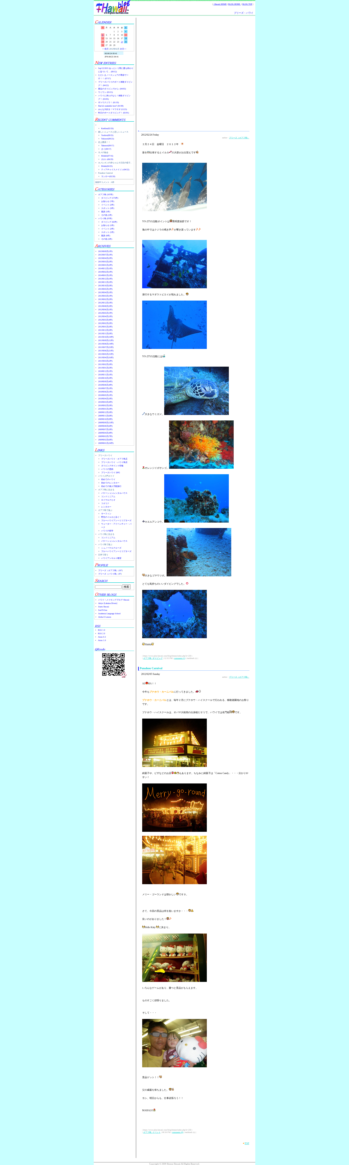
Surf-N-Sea (102, 610)
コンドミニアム (108, 496)
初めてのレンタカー (110, 483)
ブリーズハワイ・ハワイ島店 (114, 462)
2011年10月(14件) (106, 337)
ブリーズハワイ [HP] (110, 472)
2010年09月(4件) (105, 381)
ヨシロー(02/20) (108, 176)
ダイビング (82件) (109, 222)
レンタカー (106, 507)
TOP (247, 1143)
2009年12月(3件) (105, 412)
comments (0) (177, 1132)
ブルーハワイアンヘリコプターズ (116, 520)
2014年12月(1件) (105, 268)
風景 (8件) (105, 235)
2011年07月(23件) (106, 347)
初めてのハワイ (108, 479)
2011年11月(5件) (105, 333)
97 (120, 574)
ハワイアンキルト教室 (111, 558)
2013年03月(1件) (105, 296)
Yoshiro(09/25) (107, 135)
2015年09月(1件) (105, 251)
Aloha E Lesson (104, 617)
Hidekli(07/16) (107, 156)
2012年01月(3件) (105, 327)
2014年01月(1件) (105, 275)
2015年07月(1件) (105, 255)
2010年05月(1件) (105, 395)
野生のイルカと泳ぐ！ (111, 517)
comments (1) (179, 658)
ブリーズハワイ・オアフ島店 (114, 459)
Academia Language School (109, 613)
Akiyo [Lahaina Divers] (107, 603)
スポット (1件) (107, 232)
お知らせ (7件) (107, 201)
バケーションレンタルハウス (114, 493)
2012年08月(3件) (105, 306)
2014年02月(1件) (105, 272)
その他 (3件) (106, 239)
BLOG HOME (234, 4)
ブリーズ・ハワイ (243, 12)
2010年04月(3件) (105, 398)
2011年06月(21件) (106, 351)
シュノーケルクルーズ (111, 548)
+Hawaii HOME (220, 4)
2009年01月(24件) (106, 443)
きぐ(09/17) (106, 149)
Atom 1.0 (102, 640)
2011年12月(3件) (105, 330)
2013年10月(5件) (105, 285)
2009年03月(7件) (105, 436)
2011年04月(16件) (106, 357)
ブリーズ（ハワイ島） (108, 574)
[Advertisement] (193, 52)
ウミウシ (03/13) (105, 92)
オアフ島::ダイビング (153, 658)
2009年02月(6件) (105, 440)
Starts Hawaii (103, 607)
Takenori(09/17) (107, 145)
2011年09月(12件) (106, 340)
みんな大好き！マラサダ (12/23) (112, 109)
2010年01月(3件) (105, 409)
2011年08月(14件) (106, 344)
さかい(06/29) (107, 159)
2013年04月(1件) (105, 292)
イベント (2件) (107, 205)
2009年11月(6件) (105, 416)
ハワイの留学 (107, 531)
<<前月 (105, 49)
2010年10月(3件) (105, 378)
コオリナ (105, 503)
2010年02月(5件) (105, 405)
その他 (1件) (106, 215)
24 (122, 42)
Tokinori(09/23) (107, 139)
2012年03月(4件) (105, 320)
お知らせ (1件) (107, 225)
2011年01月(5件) (105, 368)
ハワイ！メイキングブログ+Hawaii (113, 600)
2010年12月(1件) (105, 371)
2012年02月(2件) (105, 323)
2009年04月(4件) (105, 433)
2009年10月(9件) (105, 419)
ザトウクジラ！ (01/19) (108, 102)
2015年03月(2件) (105, 261)
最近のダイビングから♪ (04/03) (112, 89)
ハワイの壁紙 (107, 469)
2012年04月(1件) (105, 316)
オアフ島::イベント (152, 1132)
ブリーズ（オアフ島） (108, 570)
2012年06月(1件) (105, 309)
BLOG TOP (247, 4)
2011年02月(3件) (105, 364)
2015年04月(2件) (105, 258)
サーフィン (106, 513)
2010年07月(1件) (105, 388)
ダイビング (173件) (109, 198)
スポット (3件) (107, 208)
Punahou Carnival (151, 668)
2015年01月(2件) (105, 265)
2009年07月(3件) (105, 429)
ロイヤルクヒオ (108, 500)
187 (120, 570)
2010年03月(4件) (105, 402)
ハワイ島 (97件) (105, 218)
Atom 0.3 (102, 637)
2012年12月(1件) (105, 303)
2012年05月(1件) (105, 313)
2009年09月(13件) (106, 422)
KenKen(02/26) (107, 128)
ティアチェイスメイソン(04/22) (115, 169)
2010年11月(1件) (105, 374)
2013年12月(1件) (105, 279)
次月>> (123, 49)
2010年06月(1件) (105, 392)
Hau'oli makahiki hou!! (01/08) (110, 106)
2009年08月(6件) (105, 426)
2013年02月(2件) (105, 299)
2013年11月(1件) (105, 282)
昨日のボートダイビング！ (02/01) (113, 113)
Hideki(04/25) (106, 166)
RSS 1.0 (101, 630)
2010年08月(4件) (105, 385)
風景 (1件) (105, 212)
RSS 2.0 (101, 633)
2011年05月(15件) (106, 354)
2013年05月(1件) (105, 289)
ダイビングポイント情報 (112, 466)
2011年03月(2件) (105, 361)
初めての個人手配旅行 (111, 486)
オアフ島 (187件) (105, 194)
